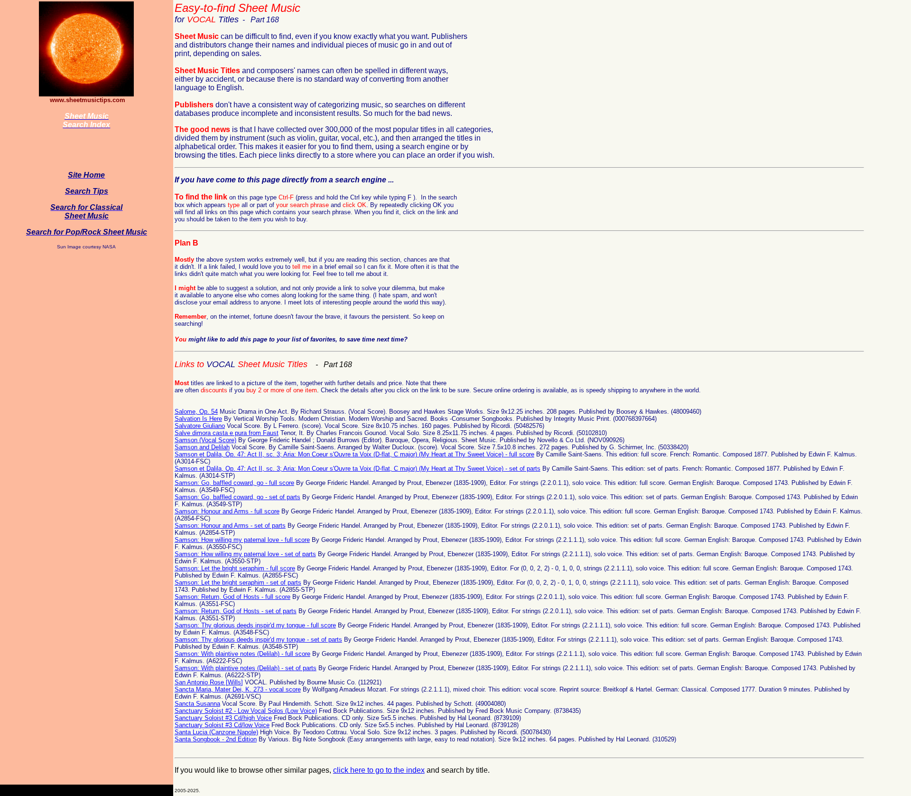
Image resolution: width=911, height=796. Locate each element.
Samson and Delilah (202, 447)
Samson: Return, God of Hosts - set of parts (236, 611)
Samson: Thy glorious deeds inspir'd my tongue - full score (255, 625)
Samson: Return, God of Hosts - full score (232, 596)
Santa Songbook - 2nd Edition (216, 739)
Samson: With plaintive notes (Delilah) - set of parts (245, 668)
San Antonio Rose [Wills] (209, 682)
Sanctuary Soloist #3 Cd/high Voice (223, 717)
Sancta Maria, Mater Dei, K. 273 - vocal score (238, 689)
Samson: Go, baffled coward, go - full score (234, 482)
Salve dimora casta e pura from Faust (227, 432)
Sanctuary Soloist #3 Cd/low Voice (222, 725)
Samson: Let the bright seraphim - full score (235, 568)
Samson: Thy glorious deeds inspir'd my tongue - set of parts (258, 639)
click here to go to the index (379, 770)
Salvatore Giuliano (200, 425)
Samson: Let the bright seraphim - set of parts (238, 582)
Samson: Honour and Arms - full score (227, 511)
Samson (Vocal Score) (205, 440)
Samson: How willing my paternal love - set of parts (245, 554)
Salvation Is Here (198, 418)
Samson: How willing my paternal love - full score (242, 539)
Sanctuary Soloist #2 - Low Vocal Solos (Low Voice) (246, 710)
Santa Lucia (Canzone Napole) (216, 732)
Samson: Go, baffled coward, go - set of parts (237, 497)
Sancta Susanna (197, 703)
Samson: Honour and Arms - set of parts (230, 525)
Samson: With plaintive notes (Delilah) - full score (242, 653)
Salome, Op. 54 (196, 411)
